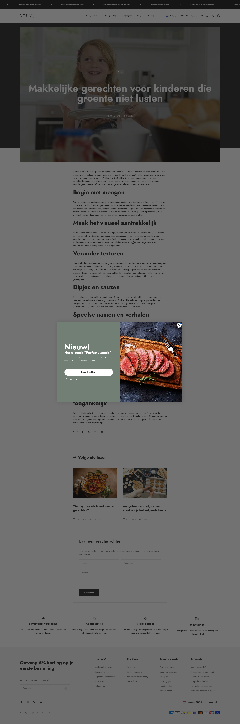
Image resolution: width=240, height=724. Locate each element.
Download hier (88, 372)
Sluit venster (71, 379)
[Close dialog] (179, 325)
